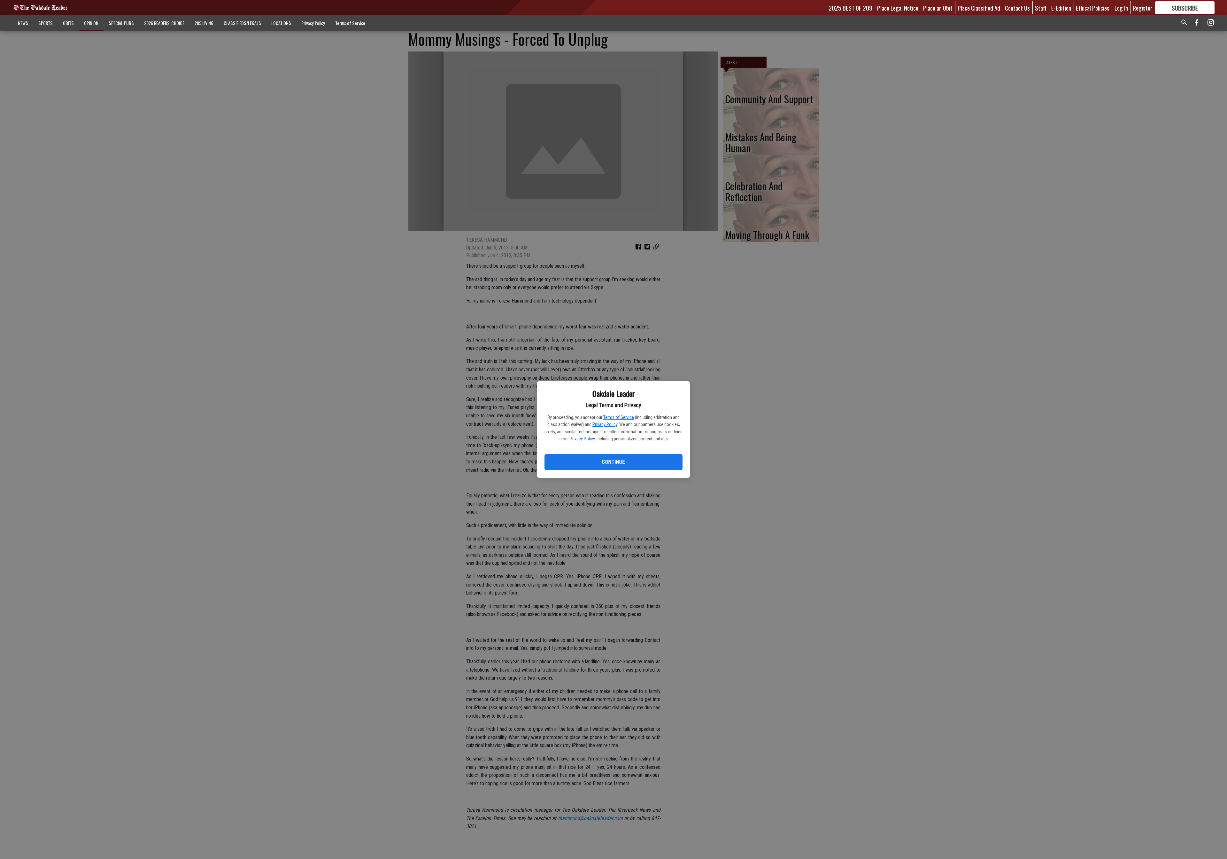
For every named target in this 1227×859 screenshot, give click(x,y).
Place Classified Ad (979, 8)
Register (1142, 8)
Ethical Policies (1092, 8)
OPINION (91, 23)
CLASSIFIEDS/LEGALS (242, 23)
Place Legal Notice (897, 8)
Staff (1040, 8)
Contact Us (1017, 8)
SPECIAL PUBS (121, 23)
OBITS (68, 23)
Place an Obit (938, 8)
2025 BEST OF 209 (850, 8)
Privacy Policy (604, 424)
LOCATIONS (281, 23)
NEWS (23, 23)
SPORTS (45, 23)
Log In (1121, 8)
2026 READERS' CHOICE (164, 23)
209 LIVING (204, 23)
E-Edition (1061, 8)
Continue (613, 462)
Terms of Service (618, 417)
